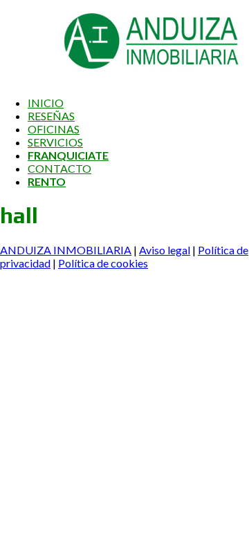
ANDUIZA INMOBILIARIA (65, 249)
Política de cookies (103, 263)
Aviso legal (164, 249)
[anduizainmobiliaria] (121, 78)
